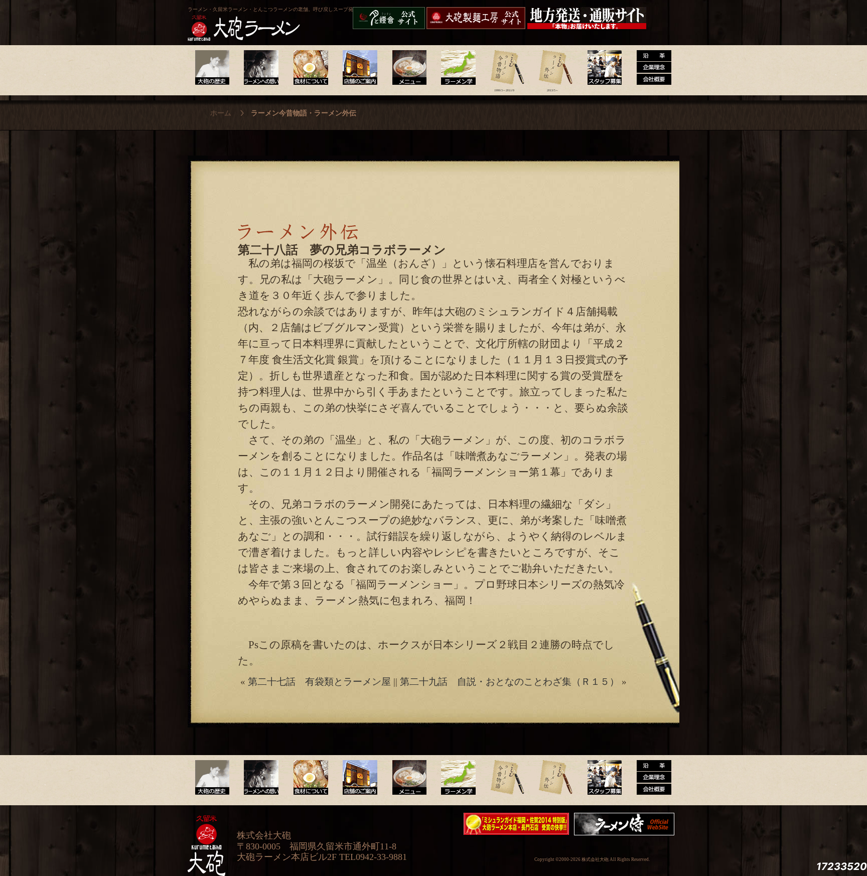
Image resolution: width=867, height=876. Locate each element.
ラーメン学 (455, 67)
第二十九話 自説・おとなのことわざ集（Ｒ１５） (509, 681)
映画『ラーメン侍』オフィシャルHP (626, 824)
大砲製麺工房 (475, 18)
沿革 (650, 67)
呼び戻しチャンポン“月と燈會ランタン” (389, 18)
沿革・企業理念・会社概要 (650, 777)
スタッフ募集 (601, 67)
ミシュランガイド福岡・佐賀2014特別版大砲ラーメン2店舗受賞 (516, 824)
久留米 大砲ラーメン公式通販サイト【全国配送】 (587, 18)
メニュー (406, 67)
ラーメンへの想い (260, 67)
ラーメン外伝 (552, 67)
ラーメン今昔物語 (504, 67)
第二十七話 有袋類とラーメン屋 (319, 681)
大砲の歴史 (212, 67)
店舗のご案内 (358, 67)
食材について (309, 67)
